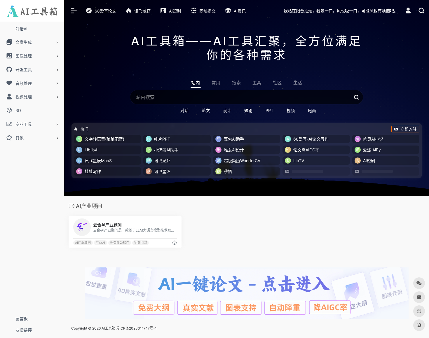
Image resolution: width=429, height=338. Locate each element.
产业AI (100, 243)
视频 (291, 110)
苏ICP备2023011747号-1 (136, 328)
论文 (206, 110)
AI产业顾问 (83, 243)
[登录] (408, 11)
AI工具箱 (108, 328)
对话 (184, 110)
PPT (269, 110)
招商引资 (140, 243)
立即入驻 (408, 129)
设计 (227, 110)
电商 (312, 110)
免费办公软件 (119, 243)
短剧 (248, 110)
